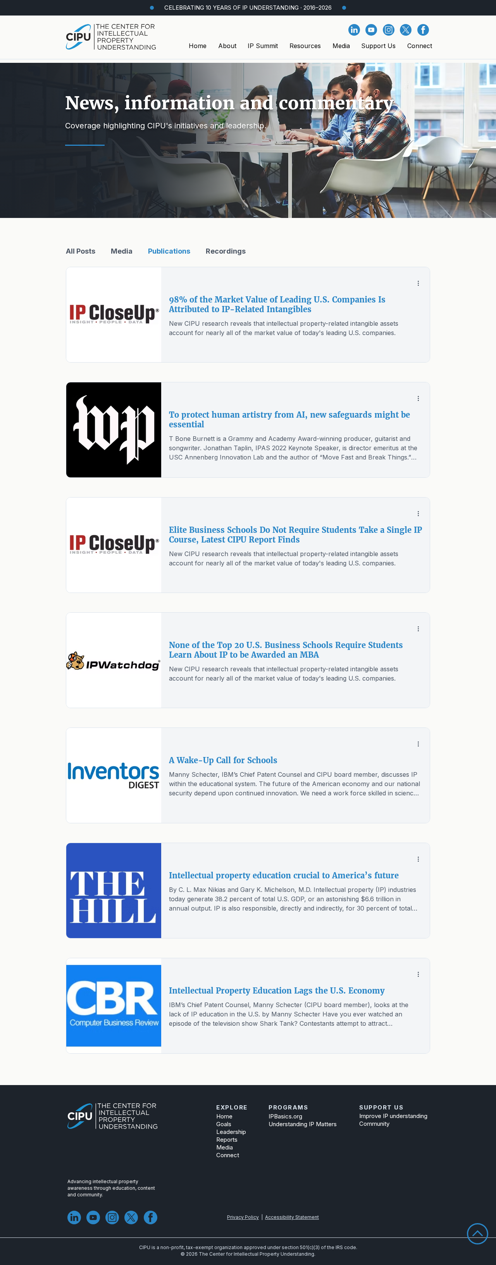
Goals (223, 1124)
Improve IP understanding (389, 1116)
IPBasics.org (285, 1116)
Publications (169, 251)
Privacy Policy (243, 1217)
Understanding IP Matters (303, 1124)
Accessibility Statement (292, 1217)
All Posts (80, 251)
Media (122, 251)
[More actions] (420, 283)
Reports (227, 1139)
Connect (227, 1155)
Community (374, 1123)
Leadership (231, 1131)
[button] (227, 46)
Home (224, 1116)
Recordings (226, 251)
